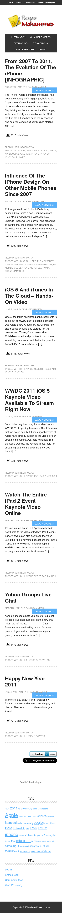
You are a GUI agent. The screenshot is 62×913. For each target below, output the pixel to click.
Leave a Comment (44, 90)
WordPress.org (13, 885)
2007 (22, 150)
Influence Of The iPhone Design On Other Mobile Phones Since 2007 (30, 184)
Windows (12, 850)
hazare (46, 823)
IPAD (46, 368)
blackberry (46, 261)
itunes (48, 835)
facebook (11, 822)
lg (54, 264)
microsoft (23, 840)
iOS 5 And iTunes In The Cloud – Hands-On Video (29, 295)
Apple (52, 150)
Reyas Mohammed (31, 21)
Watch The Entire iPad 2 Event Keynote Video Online (26, 503)
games (27, 823)
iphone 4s (31, 835)
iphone (35, 153)
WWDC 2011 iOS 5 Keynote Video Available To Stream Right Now (29, 400)
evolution (24, 153)
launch (51, 576)
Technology (27, 365)
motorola (36, 267)
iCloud (52, 823)
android (22, 808)
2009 (34, 150)
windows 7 (25, 851)
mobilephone (21, 267)
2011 (46, 150)
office (54, 841)
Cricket (41, 816)
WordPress (36, 907)
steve (20, 846)
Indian (16, 828)
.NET (7, 808)
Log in (8, 869)
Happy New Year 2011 (25, 681)
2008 (28, 150)
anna (35, 808)
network (42, 841)
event (37, 576)
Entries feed (11, 874)
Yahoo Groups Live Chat (28, 597)
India (8, 827)
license (8, 841)
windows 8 (37, 851)
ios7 (27, 828)
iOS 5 (40, 368)
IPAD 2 (53, 368)
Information (27, 147)
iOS (35, 368)
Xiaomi (47, 851)
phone (8, 270)
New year (39, 735)
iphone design (44, 264)
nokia (46, 267)
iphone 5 (20, 157)
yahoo (46, 659)
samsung (18, 270)
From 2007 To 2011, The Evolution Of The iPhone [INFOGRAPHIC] (30, 70)
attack (30, 816)
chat (28, 659)
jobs (53, 835)
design (9, 264)
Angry (29, 808)
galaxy (20, 823)
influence (20, 264)
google (37, 822)
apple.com (11, 153)
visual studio (42, 846)
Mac (13, 841)
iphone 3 (45, 153)
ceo (34, 816)
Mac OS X (52, 475)
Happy (29, 735)
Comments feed (14, 880)
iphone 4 (10, 157)
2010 (40, 150)
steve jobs (29, 846)
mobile (9, 267)
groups (36, 659)
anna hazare (43, 808)
